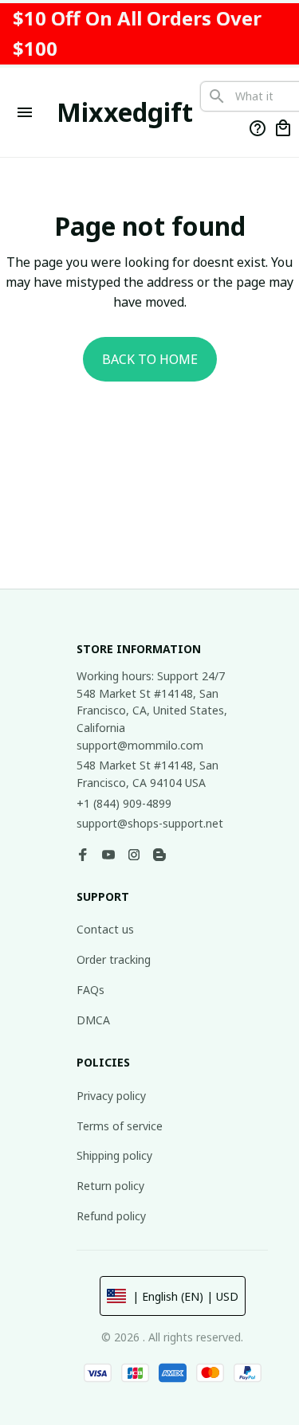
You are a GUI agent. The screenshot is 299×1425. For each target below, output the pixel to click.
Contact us (105, 929)
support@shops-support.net (150, 823)
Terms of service (120, 1125)
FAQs (90, 989)
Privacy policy (111, 1095)
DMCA (93, 1020)
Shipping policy (114, 1155)
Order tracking (114, 959)
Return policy (110, 1185)
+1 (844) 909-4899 (124, 803)
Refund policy (111, 1215)
